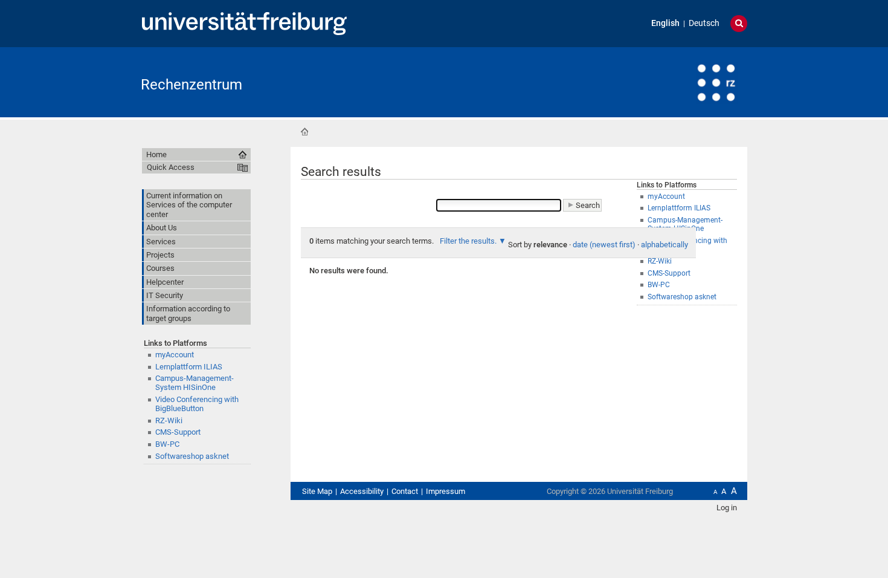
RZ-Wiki (168, 420)
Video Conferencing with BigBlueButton (197, 404)
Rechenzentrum (191, 84)
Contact (404, 491)
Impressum (445, 491)
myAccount (174, 354)
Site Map (317, 491)
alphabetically (664, 244)
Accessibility (362, 491)
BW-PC (167, 444)
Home (304, 132)
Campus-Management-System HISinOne (194, 383)
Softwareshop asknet (682, 297)
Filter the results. (469, 240)
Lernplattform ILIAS (188, 366)
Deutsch (704, 23)
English (665, 23)
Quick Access (171, 167)
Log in (726, 507)
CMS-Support (178, 432)
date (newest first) (604, 244)
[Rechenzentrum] (688, 81)
